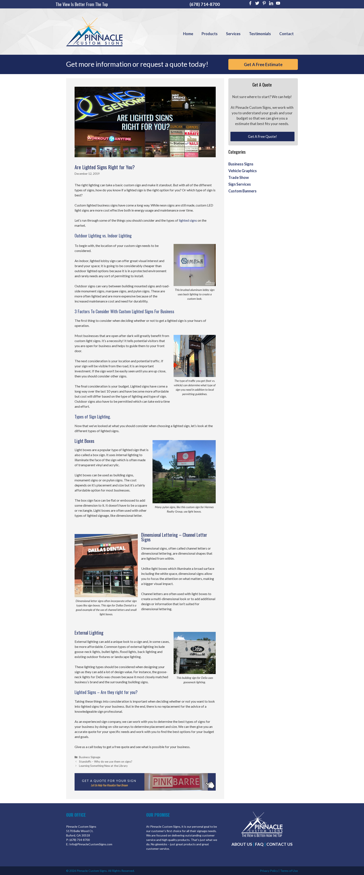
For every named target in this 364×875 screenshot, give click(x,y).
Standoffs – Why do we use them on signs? (105, 761)
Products (210, 33)
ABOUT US (242, 844)
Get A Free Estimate (263, 64)
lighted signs (188, 220)
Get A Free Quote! (262, 136)
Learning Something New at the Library (103, 765)
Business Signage (89, 757)
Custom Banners (242, 191)
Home (188, 33)
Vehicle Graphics (242, 170)
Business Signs (240, 164)
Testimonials (260, 33)
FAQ (259, 844)
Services (233, 33)
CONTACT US (279, 844)
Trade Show (238, 177)
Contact (286, 33)
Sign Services (239, 184)
